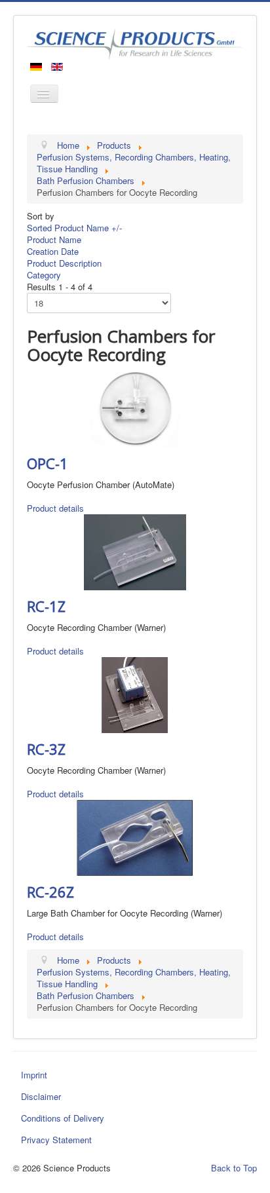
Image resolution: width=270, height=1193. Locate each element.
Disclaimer (41, 1096)
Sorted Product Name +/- (74, 227)
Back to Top (234, 1168)
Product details (55, 508)
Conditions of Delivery (62, 1118)
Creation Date (53, 251)
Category (44, 275)
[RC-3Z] (135, 693)
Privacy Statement (56, 1139)
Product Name (54, 239)
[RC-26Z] (135, 836)
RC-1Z (46, 606)
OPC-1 (47, 463)
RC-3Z (46, 749)
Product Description (64, 263)
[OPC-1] (135, 408)
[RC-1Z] (135, 551)
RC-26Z (50, 891)
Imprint (34, 1075)
